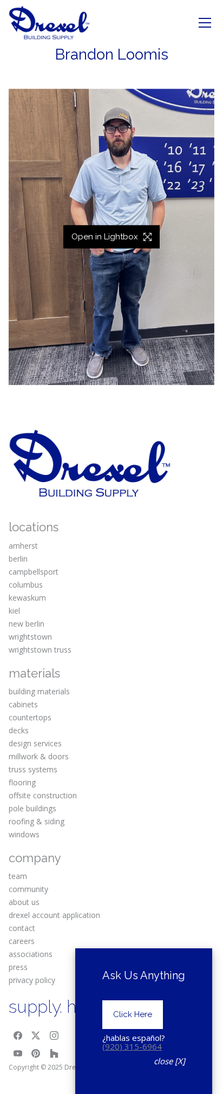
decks (19, 730)
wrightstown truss (40, 649)
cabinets (23, 704)
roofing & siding (36, 821)
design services (35, 743)
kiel (14, 610)
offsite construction (43, 795)
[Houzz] (54, 1053)
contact (22, 928)
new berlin (26, 623)
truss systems (33, 769)
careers (22, 941)
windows (24, 834)
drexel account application (54, 915)
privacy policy (32, 980)
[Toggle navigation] (204, 23)
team (18, 876)
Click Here (132, 1014)
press (18, 967)
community (28, 889)
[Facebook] (18, 1035)
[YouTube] (18, 1053)
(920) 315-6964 (132, 1046)
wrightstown (30, 636)
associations (31, 954)
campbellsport (33, 571)
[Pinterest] (36, 1053)
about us (24, 902)
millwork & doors (39, 756)
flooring (22, 782)
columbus (26, 584)
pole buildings (32, 808)
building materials (39, 691)
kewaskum (27, 597)
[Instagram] (54, 1035)
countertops (30, 717)
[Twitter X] (36, 1035)
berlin (18, 558)
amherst (23, 546)
